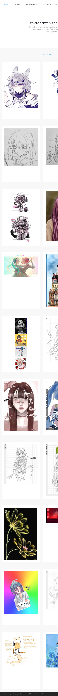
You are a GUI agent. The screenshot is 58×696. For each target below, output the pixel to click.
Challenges (46, 4)
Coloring (17, 4)
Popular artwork (46, 55)
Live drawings (31, 4)
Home (6, 4)
